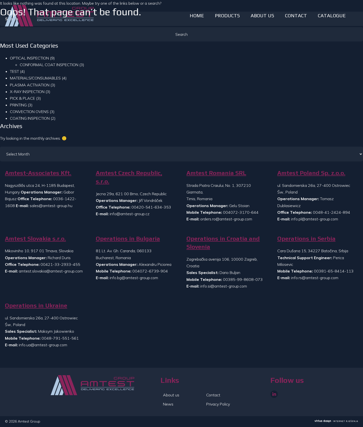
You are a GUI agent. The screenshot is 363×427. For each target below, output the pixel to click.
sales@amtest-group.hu (51, 205)
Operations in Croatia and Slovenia (223, 242)
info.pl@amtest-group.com (314, 218)
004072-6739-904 (150, 271)
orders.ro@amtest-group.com (226, 218)
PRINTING (18, 104)
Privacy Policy (218, 404)
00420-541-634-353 (151, 207)
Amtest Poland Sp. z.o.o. (311, 173)
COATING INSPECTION (30, 118)
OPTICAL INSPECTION (29, 58)
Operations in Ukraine (36, 305)
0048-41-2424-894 (331, 212)
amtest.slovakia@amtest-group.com (51, 271)
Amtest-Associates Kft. (38, 173)
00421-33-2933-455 (60, 264)
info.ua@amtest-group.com (43, 344)
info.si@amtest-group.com (223, 286)
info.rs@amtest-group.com (314, 277)
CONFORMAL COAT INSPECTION (49, 64)
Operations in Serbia (306, 238)
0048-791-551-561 (60, 338)
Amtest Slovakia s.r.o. (35, 238)
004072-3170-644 (241, 212)
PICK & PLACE (22, 98)
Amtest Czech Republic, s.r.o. (129, 177)
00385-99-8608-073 (243, 279)
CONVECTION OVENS (29, 111)
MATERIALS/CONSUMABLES (35, 78)
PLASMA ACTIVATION (29, 84)
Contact (213, 394)
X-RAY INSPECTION (27, 91)
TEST (14, 71)
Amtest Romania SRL (216, 173)
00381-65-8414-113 (334, 271)
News (168, 404)
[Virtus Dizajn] (336, 422)
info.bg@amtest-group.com (134, 277)
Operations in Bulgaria (128, 238)
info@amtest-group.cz (129, 213)
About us (171, 394)
